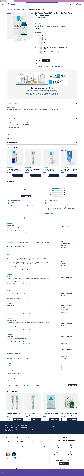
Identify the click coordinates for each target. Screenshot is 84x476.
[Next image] (27, 40)
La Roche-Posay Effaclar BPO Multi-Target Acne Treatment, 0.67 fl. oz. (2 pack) (13, 414)
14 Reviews (50, 411)
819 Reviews (50, 167)
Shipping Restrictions (12, 142)
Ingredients (10, 134)
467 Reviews (14, 167)
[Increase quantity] (40, 60)
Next (9, 380)
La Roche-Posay (42, 17)
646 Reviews (43, 23)
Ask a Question (72, 385)
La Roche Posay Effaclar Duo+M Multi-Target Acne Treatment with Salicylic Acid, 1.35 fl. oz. (33, 170)
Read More (37, 28)
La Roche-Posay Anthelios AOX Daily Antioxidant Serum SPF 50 (55, 47)
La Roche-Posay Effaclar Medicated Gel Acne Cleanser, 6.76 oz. (50, 170)
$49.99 (38, 32)
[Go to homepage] (12, 4)
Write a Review (26, 196)
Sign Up (75, 426)
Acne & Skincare (17, 9)
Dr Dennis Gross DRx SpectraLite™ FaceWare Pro (53, 51)
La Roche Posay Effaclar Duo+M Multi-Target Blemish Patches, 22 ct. (50, 414)
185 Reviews (68, 411)
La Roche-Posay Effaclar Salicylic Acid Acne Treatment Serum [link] (33, 9)
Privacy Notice (42, 470)
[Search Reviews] (24, 218)
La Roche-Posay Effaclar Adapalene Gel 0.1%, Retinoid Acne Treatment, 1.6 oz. (14, 170)
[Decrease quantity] (36, 60)
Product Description (12, 103)
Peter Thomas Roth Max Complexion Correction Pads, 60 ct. (55, 38)
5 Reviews (31, 167)
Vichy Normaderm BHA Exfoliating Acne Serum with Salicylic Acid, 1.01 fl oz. (69, 414)
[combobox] (42, 4)
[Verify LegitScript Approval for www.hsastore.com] (14, 454)
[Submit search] (56, 4)
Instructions (10, 138)
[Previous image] (12, 40)
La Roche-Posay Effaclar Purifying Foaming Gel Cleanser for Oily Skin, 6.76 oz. (69, 170)
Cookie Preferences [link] (71, 468)
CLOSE (79, 474)
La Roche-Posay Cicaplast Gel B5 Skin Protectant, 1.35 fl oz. (55, 42)
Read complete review (49, 213)
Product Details (11, 118)
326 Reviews (68, 167)
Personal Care (9, 9)
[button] (15, 157)
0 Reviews (13, 411)
